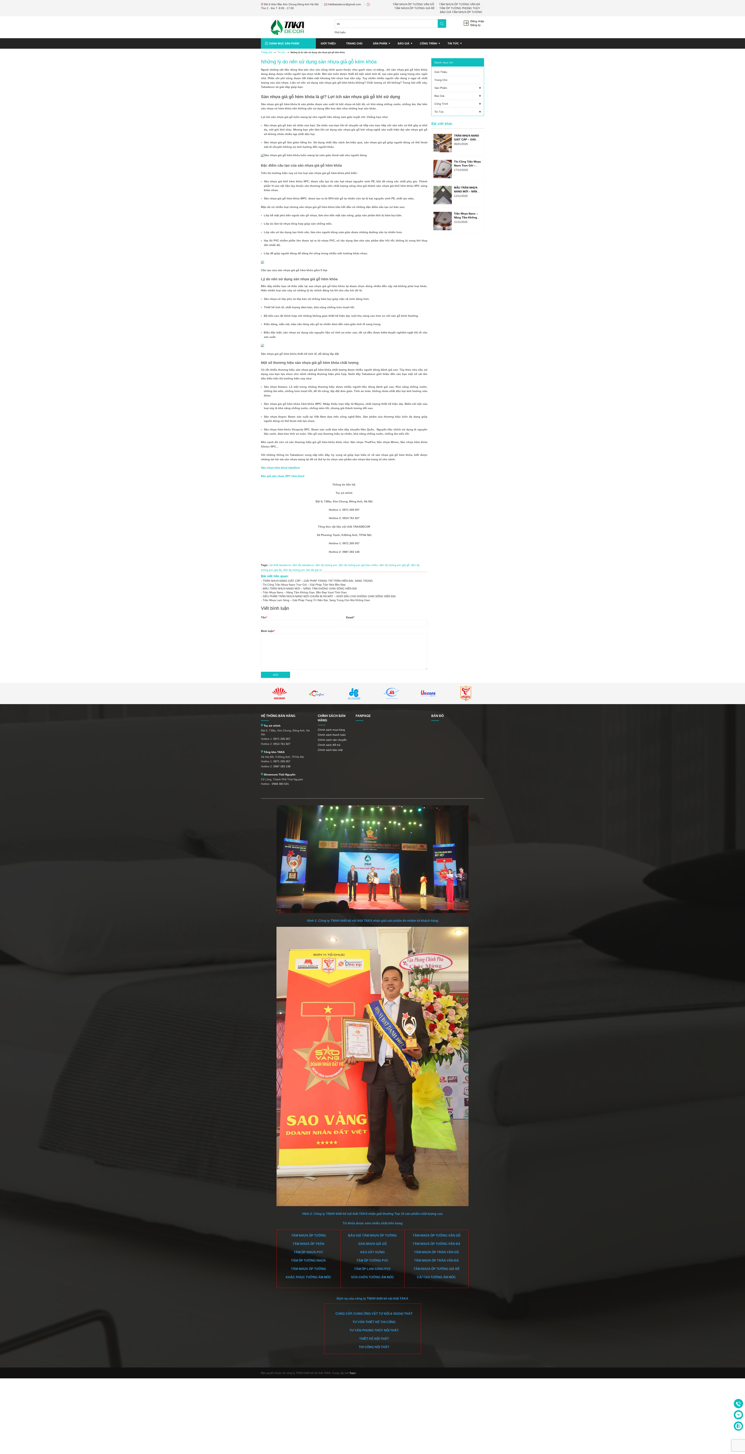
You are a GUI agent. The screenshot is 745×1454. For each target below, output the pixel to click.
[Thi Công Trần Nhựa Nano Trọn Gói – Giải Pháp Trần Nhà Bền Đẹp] (442, 169)
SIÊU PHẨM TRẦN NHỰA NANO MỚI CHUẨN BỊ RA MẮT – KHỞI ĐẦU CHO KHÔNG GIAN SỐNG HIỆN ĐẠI (329, 596)
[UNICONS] (428, 693)
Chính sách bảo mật (330, 749)
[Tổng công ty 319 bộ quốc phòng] (391, 693)
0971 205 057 (281, 738)
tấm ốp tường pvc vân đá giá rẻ (302, 569)
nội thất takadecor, (281, 565)
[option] (279, 693)
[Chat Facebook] (738, 1414)
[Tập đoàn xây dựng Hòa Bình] (354, 693)
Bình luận (268, 631)
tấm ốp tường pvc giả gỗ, (395, 565)
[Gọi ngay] (738, 1403)
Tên (264, 617)
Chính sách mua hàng (331, 729)
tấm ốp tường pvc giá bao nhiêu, (359, 565)
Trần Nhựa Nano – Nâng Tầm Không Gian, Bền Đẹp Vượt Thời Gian (305, 592)
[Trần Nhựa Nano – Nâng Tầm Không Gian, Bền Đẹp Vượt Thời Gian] (442, 221)
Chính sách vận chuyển (332, 739)
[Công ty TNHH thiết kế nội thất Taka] (287, 27)
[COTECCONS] (316, 693)
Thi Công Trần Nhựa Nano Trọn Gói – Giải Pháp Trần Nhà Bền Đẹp (304, 584)
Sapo (352, 1372)
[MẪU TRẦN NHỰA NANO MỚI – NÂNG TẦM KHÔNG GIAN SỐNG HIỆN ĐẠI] (442, 195)
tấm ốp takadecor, (304, 565)
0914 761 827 (281, 743)
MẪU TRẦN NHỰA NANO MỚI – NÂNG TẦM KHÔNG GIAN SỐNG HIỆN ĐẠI (310, 588)
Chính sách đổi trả (329, 744)
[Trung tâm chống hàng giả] (465, 693)
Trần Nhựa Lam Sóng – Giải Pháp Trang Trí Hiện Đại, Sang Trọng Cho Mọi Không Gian (316, 600)
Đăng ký (475, 25)
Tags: (264, 565)
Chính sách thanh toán (332, 734)
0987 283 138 (281, 766)
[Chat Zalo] (738, 1426)
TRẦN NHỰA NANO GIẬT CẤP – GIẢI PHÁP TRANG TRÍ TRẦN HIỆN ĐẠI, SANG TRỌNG (318, 580)
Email (350, 617)
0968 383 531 (280, 783)
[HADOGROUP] (279, 693)
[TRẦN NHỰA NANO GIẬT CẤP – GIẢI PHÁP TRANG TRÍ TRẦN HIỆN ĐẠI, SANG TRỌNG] (442, 143)
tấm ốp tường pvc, (327, 565)
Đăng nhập (477, 21)
